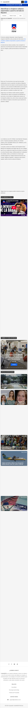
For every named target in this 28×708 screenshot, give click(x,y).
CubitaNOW (6, 2)
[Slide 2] (7, 367)
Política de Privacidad (14, 692)
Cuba (20, 15)
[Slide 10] (22, 367)
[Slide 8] (18, 367)
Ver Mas (14, 364)
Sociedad (4, 15)
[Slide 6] (15, 367)
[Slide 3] (9, 367)
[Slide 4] (11, 367)
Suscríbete (14, 687)
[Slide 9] (20, 367)
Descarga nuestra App (14, 690)
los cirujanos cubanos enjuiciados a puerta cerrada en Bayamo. (13, 40)
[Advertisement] (14, 66)
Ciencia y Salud (13, 15)
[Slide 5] (13, 367)
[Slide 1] (5, 367)
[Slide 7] (16, 367)
